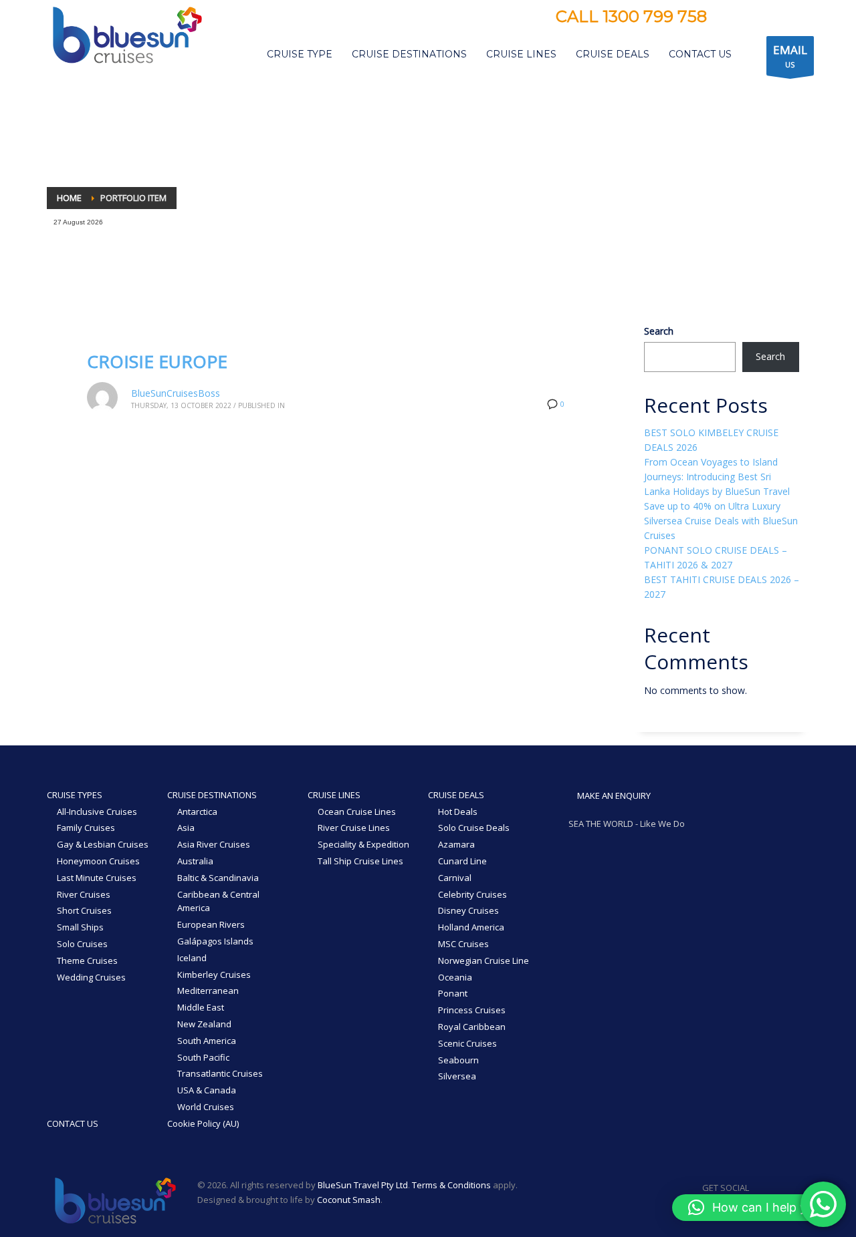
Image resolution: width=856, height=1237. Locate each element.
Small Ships (80, 927)
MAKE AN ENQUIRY (613, 795)
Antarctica (197, 812)
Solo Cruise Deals (474, 828)
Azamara (456, 844)
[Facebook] (730, 18)
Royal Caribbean (472, 1027)
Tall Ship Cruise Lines (360, 861)
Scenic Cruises (467, 1043)
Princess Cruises (472, 1010)
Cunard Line (462, 861)
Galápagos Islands (215, 941)
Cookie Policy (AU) (203, 1123)
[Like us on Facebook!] (759, 1188)
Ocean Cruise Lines (357, 812)
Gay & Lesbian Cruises (102, 844)
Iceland (192, 958)
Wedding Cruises (91, 977)
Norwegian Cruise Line (483, 960)
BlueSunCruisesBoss (175, 393)
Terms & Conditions (451, 1185)
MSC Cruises (463, 944)
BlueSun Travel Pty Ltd (363, 1185)
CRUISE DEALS (456, 795)
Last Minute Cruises (96, 878)
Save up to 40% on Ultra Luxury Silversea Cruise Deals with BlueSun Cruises (721, 521)
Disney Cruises (468, 910)
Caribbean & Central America (218, 901)
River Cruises (83, 894)
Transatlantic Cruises (220, 1073)
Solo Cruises (82, 944)
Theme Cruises (87, 960)
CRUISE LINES (334, 795)
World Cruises (205, 1107)
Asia (186, 828)
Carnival (454, 878)
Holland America (471, 927)
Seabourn (458, 1060)
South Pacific (203, 1057)
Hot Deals (457, 812)
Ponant (452, 993)
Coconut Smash (349, 1200)
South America (206, 1041)
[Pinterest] (770, 18)
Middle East (200, 1007)
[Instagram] (750, 18)
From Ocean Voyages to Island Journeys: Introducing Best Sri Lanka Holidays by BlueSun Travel (717, 477)
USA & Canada (206, 1090)
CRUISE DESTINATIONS (212, 795)
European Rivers (211, 924)
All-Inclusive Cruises (97, 812)
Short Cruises (84, 910)
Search (658, 331)
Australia (195, 861)
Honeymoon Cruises (98, 861)
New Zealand (204, 1024)
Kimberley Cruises (214, 974)
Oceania (455, 977)
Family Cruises (86, 828)
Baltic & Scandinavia (218, 878)
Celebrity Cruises (472, 894)
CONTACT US (72, 1123)
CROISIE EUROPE (157, 361)
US (790, 55)
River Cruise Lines (354, 828)
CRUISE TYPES (74, 795)
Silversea (457, 1076)
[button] (757, 1207)
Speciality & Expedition (363, 844)
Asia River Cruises (213, 844)
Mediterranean (208, 991)
